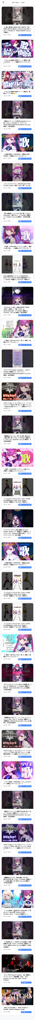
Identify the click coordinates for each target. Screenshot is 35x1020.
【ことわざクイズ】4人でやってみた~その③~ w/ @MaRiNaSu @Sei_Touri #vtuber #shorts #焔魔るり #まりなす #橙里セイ (17, 500)
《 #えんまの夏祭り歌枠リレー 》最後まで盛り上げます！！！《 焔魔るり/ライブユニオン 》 (17, 62)
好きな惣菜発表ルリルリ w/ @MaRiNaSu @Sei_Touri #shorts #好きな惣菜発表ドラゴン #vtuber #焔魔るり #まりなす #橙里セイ (17, 277)
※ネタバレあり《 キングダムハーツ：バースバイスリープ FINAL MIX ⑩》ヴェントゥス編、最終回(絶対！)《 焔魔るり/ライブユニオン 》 (18, 752)
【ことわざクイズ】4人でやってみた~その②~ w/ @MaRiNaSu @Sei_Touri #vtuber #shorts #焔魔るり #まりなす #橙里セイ (17, 594)
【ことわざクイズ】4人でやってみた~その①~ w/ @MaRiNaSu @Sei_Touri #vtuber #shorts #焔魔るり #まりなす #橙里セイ (17, 625)
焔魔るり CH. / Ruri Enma (25, 66)
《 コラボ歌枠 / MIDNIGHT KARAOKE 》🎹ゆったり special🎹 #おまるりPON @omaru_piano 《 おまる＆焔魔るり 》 (17, 912)
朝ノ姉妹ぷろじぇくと (26, 982)
